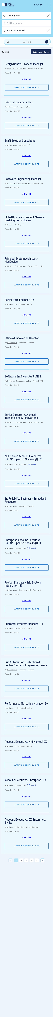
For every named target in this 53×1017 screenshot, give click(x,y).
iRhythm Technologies (16, 68)
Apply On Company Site (26, 87)
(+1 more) (31, 464)
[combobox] (29, 15)
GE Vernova (12, 145)
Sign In (38, 5)
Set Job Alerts (39, 52)
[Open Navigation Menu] (49, 5)
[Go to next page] (42, 860)
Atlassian (11, 107)
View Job (26, 79)
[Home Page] (10, 5)
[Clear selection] (48, 15)
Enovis (10, 225)
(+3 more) (31, 785)
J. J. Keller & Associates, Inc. (19, 183)
